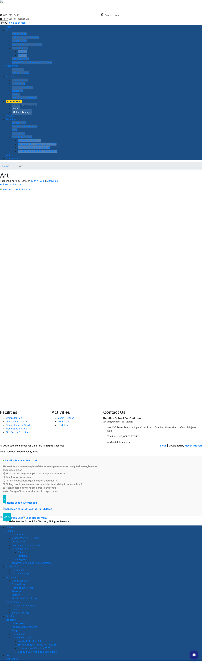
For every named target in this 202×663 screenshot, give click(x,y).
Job (8, 154)
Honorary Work (20, 58)
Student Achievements (24, 126)
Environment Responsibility (27, 44)
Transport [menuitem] (17, 591)
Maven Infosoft (193, 445)
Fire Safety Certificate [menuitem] (24, 598)
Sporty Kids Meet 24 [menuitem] (29, 641)
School (10, 30)
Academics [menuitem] (12, 566)
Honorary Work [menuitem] (20, 559)
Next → (17, 184)
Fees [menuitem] (14, 609)
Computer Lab (20, 80)
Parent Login (112, 15)
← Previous (6, 184)
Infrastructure (19, 40)
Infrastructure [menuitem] (19, 541)
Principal (22, 55)
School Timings (21, 112)
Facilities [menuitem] (11, 577)
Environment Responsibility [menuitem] (27, 545)
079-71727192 (130, 436)
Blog (14, 129)
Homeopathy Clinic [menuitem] (22, 587)
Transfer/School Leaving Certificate (32, 62)
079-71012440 (11, 15)
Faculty (10, 115)
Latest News (19, 122)
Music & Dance (66, 417)
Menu (4, 22)
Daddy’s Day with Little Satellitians (37, 151)
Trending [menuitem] (11, 619)
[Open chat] (194, 655)
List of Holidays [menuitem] (20, 573)
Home (9, 26)
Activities (52, 180)
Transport (17, 90)
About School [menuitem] (19, 534)
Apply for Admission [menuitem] (23, 605)
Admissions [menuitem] (12, 601)
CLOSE (7, 517)
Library (16, 94)
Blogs (163, 445)
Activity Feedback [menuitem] (22, 637)
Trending (11, 119)
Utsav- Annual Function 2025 (34, 147)
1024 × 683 (37, 180)
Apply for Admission (24, 104)
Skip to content (17, 22)
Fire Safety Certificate (24, 97)
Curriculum (18, 69)
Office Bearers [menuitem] (20, 548)
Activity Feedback (22, 136)
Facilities (11, 76)
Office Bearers (20, 48)
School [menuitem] (10, 530)
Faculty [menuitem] (10, 616)
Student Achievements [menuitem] (24, 626)
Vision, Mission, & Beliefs (25, 37)
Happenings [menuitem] (18, 633)
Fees (15, 108)
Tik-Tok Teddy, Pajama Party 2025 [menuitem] (37, 644)
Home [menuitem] (9, 527)
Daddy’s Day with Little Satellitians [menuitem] (37, 651)
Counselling (18, 83)
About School (19, 33)
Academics (12, 65)
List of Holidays (20, 72)
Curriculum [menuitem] (18, 569)
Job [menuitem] (8, 655)
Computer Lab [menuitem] (20, 580)
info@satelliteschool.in (16, 18)
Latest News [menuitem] (19, 623)
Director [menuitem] (22, 552)
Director (22, 51)
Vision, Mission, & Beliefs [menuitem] (25, 537)
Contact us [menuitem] (12, 658)
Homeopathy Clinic (22, 87)
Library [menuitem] (16, 594)
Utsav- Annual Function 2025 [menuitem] (34, 648)
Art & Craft (64, 421)
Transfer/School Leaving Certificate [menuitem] (32, 562)
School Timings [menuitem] (20, 612)
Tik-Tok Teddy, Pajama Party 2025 (37, 144)
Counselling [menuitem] (18, 584)
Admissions (14, 101)
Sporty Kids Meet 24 (29, 140)
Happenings (18, 133)
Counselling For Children (19, 425)
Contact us (12, 158)
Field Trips (63, 425)
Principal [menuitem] (22, 555)
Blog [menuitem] (14, 630)
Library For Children (17, 421)
